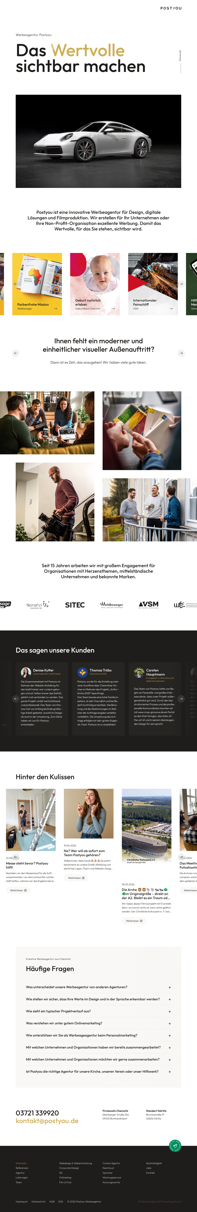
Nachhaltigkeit (154, 1163)
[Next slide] (181, 284)
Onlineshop (65, 1177)
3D (60, 1172)
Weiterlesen (14, 890)
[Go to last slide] (16, 284)
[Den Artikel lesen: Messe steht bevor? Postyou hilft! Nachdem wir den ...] (28, 820)
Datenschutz (38, 1201)
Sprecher (108, 1172)
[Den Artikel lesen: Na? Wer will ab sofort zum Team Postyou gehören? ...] (86, 814)
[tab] (98, 987)
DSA (60, 1201)
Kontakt (150, 1172)
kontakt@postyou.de (47, 1120)
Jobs (148, 1167)
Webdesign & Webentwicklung (75, 1163)
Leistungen (22, 1177)
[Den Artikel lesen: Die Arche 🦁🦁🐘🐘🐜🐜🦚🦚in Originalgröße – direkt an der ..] (144, 833)
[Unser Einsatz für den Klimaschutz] (175, 1146)
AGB (51, 1201)
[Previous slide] (16, 353)
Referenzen (22, 1167)
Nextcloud (108, 1167)
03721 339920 (37, 1113)
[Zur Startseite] (171, 8)
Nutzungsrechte (111, 1182)
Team (19, 1182)
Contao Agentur (111, 1163)
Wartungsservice (112, 1177)
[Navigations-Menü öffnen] (18, 8)
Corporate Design (69, 1167)
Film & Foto (65, 1182)
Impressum (22, 1201)
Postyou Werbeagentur (88, 1201)
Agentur (20, 1172)
